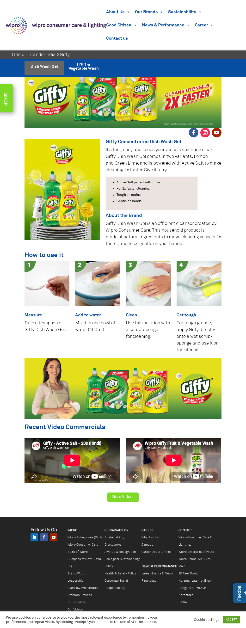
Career (201, 25)
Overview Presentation (83, 588)
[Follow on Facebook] (193, 132)
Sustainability (182, 12)
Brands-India (42, 54)
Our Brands (146, 12)
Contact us (117, 38)
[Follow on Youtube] (216, 132)
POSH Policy (76, 602)
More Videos (123, 497)
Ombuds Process (80, 595)
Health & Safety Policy (120, 573)
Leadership (76, 580)
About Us (115, 12)
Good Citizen (118, 25)
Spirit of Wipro (78, 552)
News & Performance (163, 25)
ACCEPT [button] (231, 619)
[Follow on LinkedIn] (34, 537)
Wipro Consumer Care (83, 544)
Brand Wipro (76, 573)
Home (18, 54)
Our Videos (75, 609)
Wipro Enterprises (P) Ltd (85, 537)
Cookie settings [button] (206, 620)
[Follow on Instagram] (205, 132)
